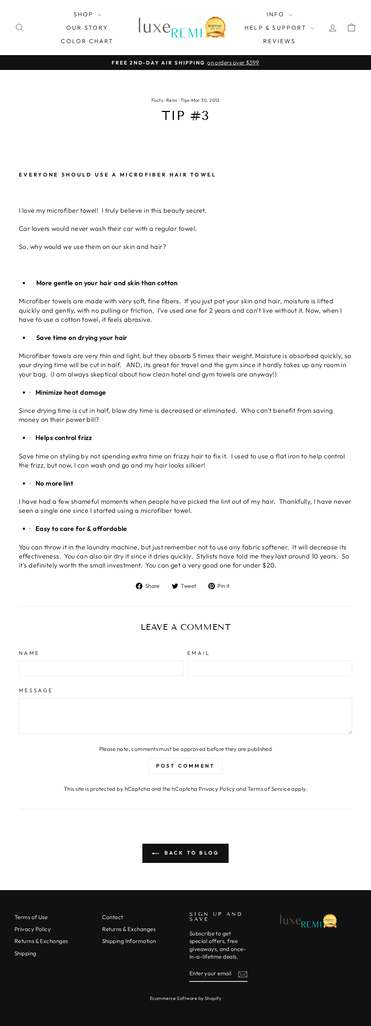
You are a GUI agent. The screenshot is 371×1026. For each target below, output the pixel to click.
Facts (157, 100)
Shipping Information (129, 941)
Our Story (87, 27)
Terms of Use (30, 917)
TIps (184, 100)
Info (277, 14)
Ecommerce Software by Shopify (185, 998)
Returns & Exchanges (41, 941)
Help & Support (277, 27)
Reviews (279, 41)
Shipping (25, 953)
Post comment (185, 766)
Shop (85, 14)
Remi (172, 100)
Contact (112, 917)
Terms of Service (268, 788)
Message (36, 690)
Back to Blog (191, 853)
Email (198, 653)
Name (29, 653)
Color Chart (87, 41)
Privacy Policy (217, 788)
